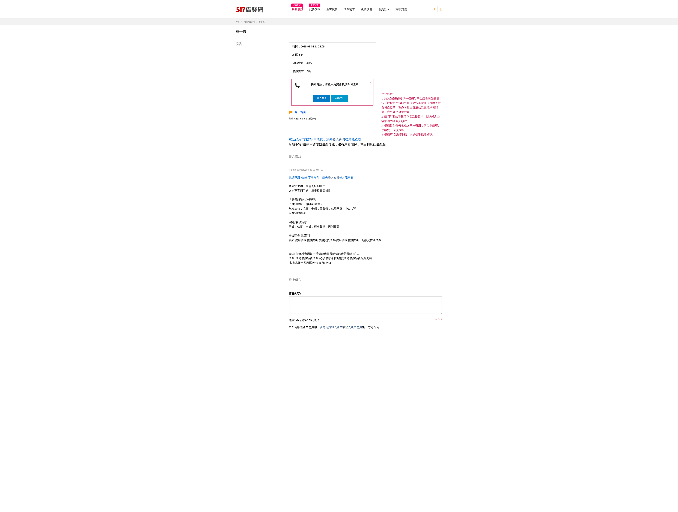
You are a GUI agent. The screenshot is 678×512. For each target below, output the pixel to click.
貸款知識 (401, 9)
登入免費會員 (353, 327)
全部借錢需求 (249, 22)
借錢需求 (349, 9)
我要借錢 (297, 8)
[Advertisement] (411, 67)
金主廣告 (332, 9)
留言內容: (295, 293)
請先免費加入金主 (331, 327)
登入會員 (322, 98)
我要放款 (314, 8)
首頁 (238, 22)
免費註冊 (366, 9)
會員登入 (383, 9)
